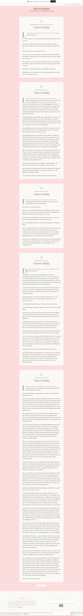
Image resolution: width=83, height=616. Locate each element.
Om (69, 4)
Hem (65, 4)
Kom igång (53, 1)
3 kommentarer (49, 24)
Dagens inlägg (41, 27)
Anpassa (20, 607)
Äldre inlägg (41, 585)
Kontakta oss (74, 4)
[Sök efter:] (79, 4)
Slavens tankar (41, 8)
